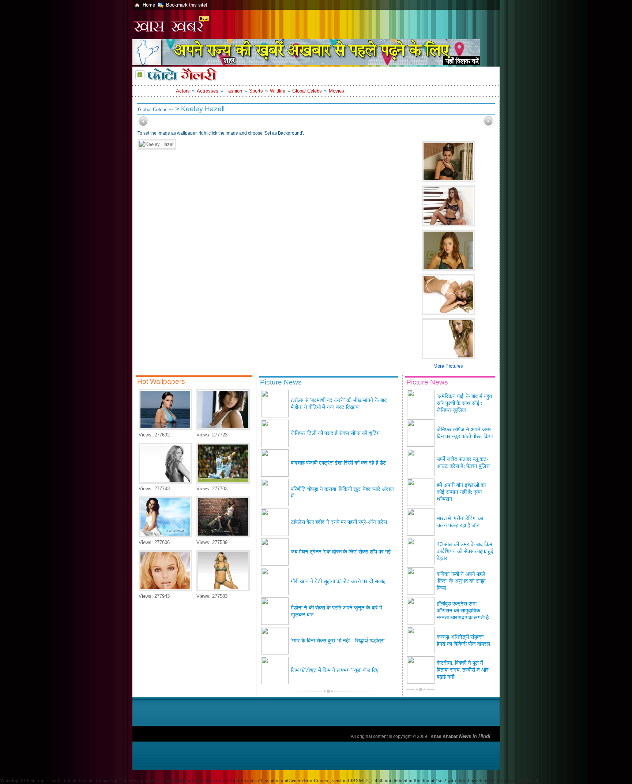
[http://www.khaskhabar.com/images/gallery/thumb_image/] (143, 126)
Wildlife (277, 91)
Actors (183, 91)
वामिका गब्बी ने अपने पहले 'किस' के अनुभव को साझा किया (461, 581)
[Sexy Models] (223, 589)
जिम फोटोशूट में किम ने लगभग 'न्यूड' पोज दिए (335, 670)
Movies (336, 91)
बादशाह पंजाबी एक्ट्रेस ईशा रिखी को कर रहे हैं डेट (338, 463)
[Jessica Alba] (223, 536)
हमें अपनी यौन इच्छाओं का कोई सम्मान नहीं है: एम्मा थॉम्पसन (461, 492)
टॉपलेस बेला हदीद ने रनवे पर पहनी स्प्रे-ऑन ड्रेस (339, 522)
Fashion (233, 91)
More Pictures (448, 366)
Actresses (207, 91)
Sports (256, 91)
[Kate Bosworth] (165, 589)
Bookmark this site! (186, 5)
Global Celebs (307, 91)
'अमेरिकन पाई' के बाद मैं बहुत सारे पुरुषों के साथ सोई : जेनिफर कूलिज (464, 403)
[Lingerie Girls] (223, 428)
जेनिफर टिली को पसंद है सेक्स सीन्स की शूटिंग (335, 433)
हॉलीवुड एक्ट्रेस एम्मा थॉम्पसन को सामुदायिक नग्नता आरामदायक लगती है (463, 610)
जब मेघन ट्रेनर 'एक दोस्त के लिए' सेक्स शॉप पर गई (341, 552)
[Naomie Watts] (165, 482)
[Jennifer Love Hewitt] (165, 536)
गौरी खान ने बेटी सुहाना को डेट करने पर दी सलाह (338, 581)
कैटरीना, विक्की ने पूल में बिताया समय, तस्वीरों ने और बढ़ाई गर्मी (463, 670)
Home (149, 5)
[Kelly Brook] (165, 428)
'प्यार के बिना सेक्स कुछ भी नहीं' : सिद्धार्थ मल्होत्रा (337, 641)
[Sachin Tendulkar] (223, 482)
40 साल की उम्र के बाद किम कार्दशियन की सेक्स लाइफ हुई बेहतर (465, 551)
